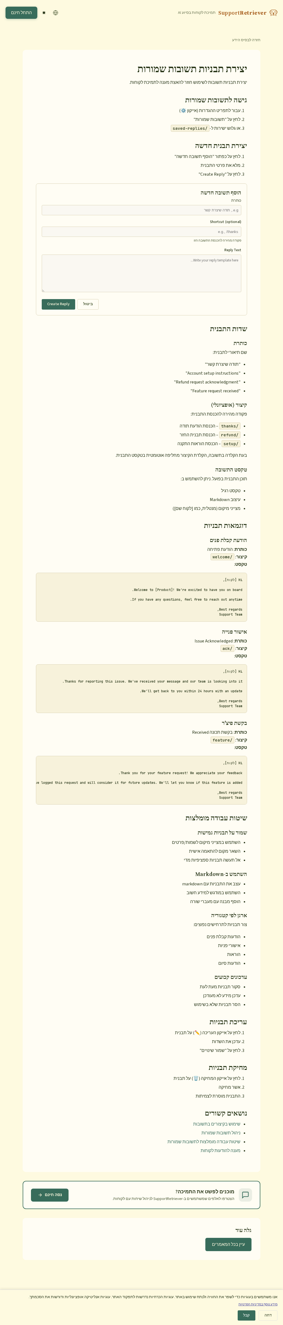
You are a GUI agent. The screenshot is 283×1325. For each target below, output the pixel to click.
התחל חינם (21, 13)
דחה (268, 1315)
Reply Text (232, 250)
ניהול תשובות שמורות (220, 1133)
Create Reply (58, 304)
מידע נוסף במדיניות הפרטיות (258, 1304)
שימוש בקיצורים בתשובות (216, 1124)
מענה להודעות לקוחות (220, 1151)
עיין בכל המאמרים (228, 1244)
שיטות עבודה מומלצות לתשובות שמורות (203, 1142)
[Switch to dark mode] (44, 12)
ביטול (88, 304)
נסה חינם (53, 1195)
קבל (246, 1315)
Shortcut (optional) (225, 222)
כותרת (236, 200)
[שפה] (56, 13)
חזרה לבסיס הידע (246, 40)
